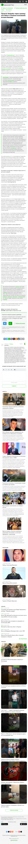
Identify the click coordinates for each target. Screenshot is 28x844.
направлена (13, 147)
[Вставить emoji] (14, 370)
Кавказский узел (10, 55)
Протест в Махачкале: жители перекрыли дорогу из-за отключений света (13, 734)
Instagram (9, 296)
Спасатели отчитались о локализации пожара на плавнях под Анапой (13, 483)
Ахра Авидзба (6, 77)
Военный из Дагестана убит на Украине (11, 626)
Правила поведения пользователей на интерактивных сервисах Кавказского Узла (14, 836)
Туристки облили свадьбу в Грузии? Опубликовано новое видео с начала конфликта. (13, 760)
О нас (2, 821)
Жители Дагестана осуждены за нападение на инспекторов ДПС (12, 621)
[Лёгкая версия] (6, 1)
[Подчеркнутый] (8, 370)
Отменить (14, 386)
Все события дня (23, 638)
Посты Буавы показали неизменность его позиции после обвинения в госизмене (12, 432)
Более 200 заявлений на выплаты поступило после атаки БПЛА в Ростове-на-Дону (14, 616)
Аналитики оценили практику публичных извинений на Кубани (13, 407)
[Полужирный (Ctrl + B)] (3, 370)
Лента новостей (9, 9)
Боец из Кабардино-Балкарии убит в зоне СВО (13, 631)
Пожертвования (24, 821)
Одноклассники (21, 296)
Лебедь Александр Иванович (9, 565)
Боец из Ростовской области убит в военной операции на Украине (12, 635)
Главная (2, 9)
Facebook (5, 296)
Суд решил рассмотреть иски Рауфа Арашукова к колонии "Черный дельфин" (13, 610)
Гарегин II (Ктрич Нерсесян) (9, 601)
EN (4, 1)
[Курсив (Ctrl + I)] (6, 370)
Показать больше (14, 810)
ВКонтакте (15, 296)
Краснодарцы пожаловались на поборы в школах (12, 506)
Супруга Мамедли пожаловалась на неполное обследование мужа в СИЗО (13, 456)
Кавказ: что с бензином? (7, 8)
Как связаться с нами (12, 821)
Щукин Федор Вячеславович (9, 583)
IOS (20, 286)
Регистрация (14, 382)
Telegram (5, 292)
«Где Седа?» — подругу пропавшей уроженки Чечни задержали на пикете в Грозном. (12, 711)
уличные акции (10, 80)
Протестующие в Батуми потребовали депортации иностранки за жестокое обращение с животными (12, 532)
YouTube (5, 299)
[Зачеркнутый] (11, 370)
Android (17, 286)
